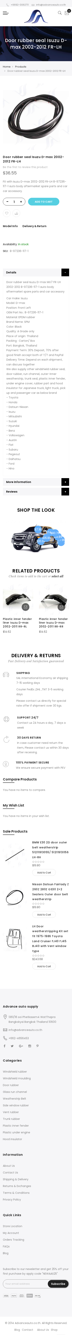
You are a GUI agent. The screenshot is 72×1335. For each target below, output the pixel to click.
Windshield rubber (15, 1072)
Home (7, 66)
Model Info (10, 226)
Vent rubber (11, 1112)
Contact (27, 1330)
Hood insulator (12, 1139)
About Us (9, 1166)
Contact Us (10, 1172)
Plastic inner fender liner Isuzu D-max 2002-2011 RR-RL (17, 623)
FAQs (6, 1246)
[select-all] (57, 576)
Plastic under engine (16, 1132)
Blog (5, 1253)
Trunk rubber (11, 1119)
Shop (54, 1330)
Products (20, 66)
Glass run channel (15, 1092)
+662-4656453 (19, 1038)
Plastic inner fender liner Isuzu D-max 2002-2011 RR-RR (53, 623)
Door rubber (11, 1085)
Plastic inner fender (16, 1126)
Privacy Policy (12, 1199)
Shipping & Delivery (15, 1179)
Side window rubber (16, 1105)
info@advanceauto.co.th (51, 4)
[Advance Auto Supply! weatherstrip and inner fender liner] (36, 16)
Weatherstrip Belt (14, 1099)
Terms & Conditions (16, 1193)
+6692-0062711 (20, 4)
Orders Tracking (13, 1240)
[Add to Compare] (16, 213)
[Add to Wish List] (7, 213)
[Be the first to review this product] (50, 862)
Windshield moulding (17, 1078)
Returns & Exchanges (17, 1186)
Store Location (12, 1226)
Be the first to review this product (25, 167)
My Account (11, 1233)
